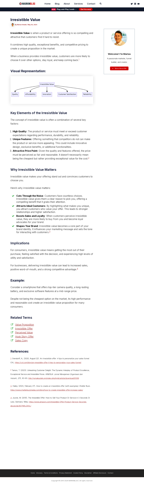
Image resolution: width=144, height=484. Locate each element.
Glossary (39, 473)
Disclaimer (88, 473)
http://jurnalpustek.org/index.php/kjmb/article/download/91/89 (53, 378)
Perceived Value (24, 332)
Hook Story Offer (24, 336)
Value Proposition (24, 324)
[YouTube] (138, 4)
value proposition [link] (64, 302)
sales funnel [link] (84, 358)
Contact (110, 473)
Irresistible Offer (24, 328)
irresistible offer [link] (49, 358)
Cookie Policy (78, 473)
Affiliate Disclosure (99, 473)
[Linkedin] (135, 4)
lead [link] (65, 265)
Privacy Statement (65, 473)
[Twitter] (132, 4)
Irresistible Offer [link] (38, 398)
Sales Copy (21, 340)
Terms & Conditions (51, 473)
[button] (101, 4)
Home (33, 473)
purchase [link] (15, 254)
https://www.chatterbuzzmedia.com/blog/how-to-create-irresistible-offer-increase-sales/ (46, 390)
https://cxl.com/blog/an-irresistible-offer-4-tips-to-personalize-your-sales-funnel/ (48, 362)
